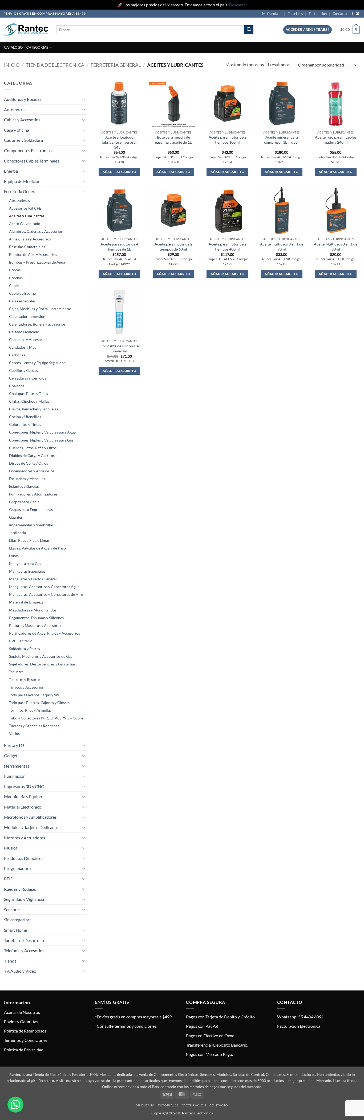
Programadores (18, 868)
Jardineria (17, 532)
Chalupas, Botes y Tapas (28, 393)
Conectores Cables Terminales (31, 160)
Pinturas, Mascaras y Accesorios (35, 625)
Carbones (17, 355)
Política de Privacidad (23, 1049)
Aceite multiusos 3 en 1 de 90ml (281, 246)
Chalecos (16, 386)
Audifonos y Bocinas (22, 99)
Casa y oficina (16, 129)
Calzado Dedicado (24, 332)
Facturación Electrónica (298, 1026)
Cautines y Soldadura (23, 140)
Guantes (16, 517)
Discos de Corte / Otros (28, 463)
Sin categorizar (17, 919)
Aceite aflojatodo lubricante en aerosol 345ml (119, 142)
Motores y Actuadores (24, 837)
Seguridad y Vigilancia (24, 899)
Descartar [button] (238, 4)
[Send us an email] (357, 13)
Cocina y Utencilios (25, 416)
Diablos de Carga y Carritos (32, 455)
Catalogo (13, 47)
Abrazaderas (19, 200)
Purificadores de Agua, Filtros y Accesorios (44, 633)
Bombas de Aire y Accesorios (33, 254)
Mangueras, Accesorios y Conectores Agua (44, 586)
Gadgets (11, 755)
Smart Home (15, 929)
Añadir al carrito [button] (119, 171)
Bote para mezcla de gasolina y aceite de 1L (173, 139)
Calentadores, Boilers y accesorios (37, 324)
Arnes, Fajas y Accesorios (30, 239)
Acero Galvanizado (24, 223)
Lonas (14, 555)
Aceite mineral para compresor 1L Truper (281, 139)
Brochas (16, 278)
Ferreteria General (116, 65)
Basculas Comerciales (27, 246)
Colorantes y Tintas (25, 424)
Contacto (340, 13)
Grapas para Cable (24, 501)
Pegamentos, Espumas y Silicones (36, 617)
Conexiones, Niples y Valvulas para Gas (41, 440)
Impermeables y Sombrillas (31, 525)
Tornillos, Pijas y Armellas (30, 710)
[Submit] (248, 29)
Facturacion (318, 13)
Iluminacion (15, 775)
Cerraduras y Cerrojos (27, 378)
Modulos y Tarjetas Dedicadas (31, 827)
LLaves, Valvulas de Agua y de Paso (37, 548)
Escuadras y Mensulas (27, 478)
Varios (14, 733)
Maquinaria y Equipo (23, 796)
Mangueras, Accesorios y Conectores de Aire (46, 594)
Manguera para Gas (25, 563)
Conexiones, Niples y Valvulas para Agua (42, 432)
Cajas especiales (22, 301)
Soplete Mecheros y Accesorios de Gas (40, 656)
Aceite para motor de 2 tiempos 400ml (227, 246)
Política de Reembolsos (25, 1030)
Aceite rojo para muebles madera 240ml (335, 139)
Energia (11, 170)
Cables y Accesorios (22, 119)
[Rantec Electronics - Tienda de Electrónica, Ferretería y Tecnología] (26, 29)
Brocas (15, 270)
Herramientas (16, 765)
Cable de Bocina (22, 293)
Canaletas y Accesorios (28, 339)
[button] (307, 29)
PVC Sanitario (21, 641)
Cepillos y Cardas (23, 370)
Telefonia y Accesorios (24, 950)
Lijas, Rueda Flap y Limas (29, 540)
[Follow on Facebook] (352, 13)
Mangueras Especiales (27, 571)
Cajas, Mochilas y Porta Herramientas (40, 308)
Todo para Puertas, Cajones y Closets (39, 702)
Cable (14, 285)
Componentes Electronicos (29, 150)
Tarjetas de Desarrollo (24, 940)
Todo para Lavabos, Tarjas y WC (34, 695)
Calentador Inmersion (27, 316)
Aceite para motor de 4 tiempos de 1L (119, 246)
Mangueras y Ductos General (33, 579)
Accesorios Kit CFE (25, 208)
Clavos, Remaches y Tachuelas (33, 409)
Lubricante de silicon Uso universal (119, 348)
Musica (10, 847)
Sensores (12, 909)
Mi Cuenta (270, 13)
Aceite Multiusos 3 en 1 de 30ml (335, 246)
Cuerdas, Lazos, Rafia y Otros (32, 447)
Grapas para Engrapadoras (31, 509)
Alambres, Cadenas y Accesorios (36, 231)
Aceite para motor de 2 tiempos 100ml (227, 139)
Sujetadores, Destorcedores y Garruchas (42, 664)
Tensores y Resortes (25, 679)
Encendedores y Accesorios (31, 471)
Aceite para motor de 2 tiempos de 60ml (173, 246)
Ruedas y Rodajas (20, 889)
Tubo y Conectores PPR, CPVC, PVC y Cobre (46, 718)
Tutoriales (295, 13)
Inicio (11, 65)
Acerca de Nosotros (22, 1012)
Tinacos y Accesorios (26, 687)
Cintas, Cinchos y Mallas (29, 401)
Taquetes (16, 671)
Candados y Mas (22, 347)
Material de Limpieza (26, 602)
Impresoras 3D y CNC (24, 786)
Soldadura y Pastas (24, 648)
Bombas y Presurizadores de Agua (37, 262)
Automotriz (14, 109)
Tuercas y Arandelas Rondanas (34, 725)
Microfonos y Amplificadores (30, 816)
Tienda (10, 960)
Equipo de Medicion (22, 181)
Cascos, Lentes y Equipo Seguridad (37, 362)
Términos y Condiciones (25, 1040)
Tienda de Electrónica (55, 65)
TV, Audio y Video (20, 970)
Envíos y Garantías (21, 1021)
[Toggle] (84, 99)
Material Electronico (22, 806)
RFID (9, 878)
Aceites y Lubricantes (26, 216)
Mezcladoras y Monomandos (32, 610)
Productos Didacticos (23, 858)
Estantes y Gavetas (24, 486)
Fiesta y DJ (14, 745)
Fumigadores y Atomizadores (33, 494)
